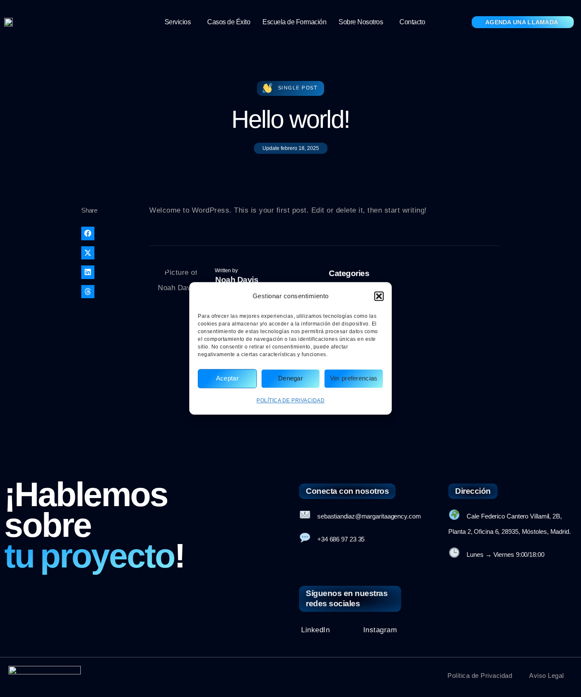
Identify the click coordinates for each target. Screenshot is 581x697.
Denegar (290, 378)
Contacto (412, 22)
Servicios (178, 22)
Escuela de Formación (294, 22)
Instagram (380, 630)
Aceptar (227, 378)
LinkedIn (315, 630)
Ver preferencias (354, 378)
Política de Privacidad (479, 675)
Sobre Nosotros (361, 22)
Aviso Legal (546, 675)
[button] (379, 296)
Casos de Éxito (228, 22)
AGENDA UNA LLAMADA (521, 22)
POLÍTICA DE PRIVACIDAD (290, 400)
